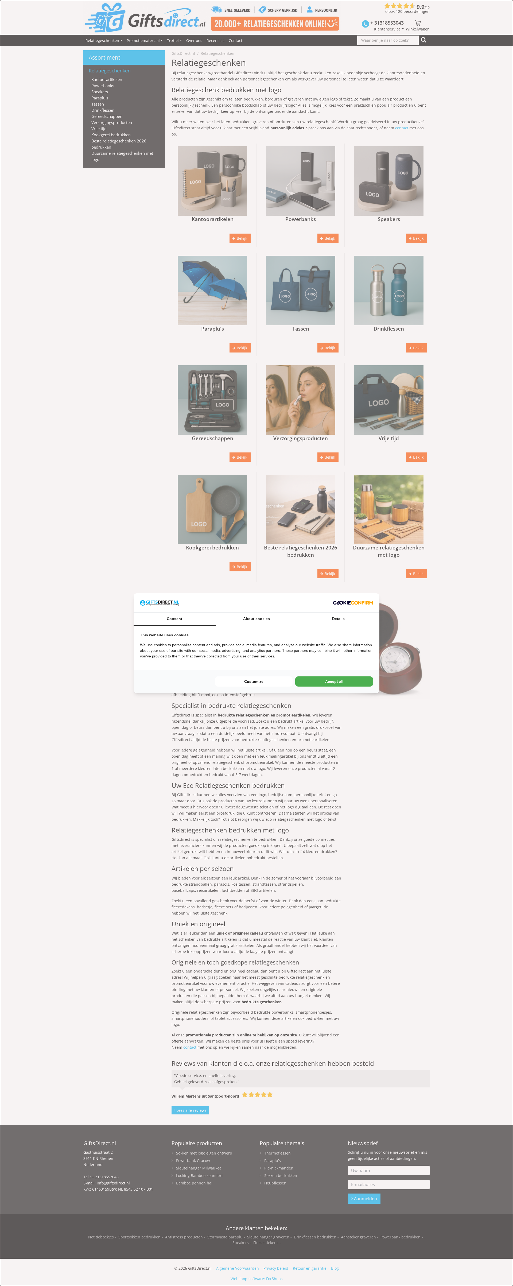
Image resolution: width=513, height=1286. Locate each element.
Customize (253, 681)
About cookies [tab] (256, 619)
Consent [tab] (174, 619)
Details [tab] (338, 619)
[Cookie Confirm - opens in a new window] (353, 603)
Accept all (334, 681)
